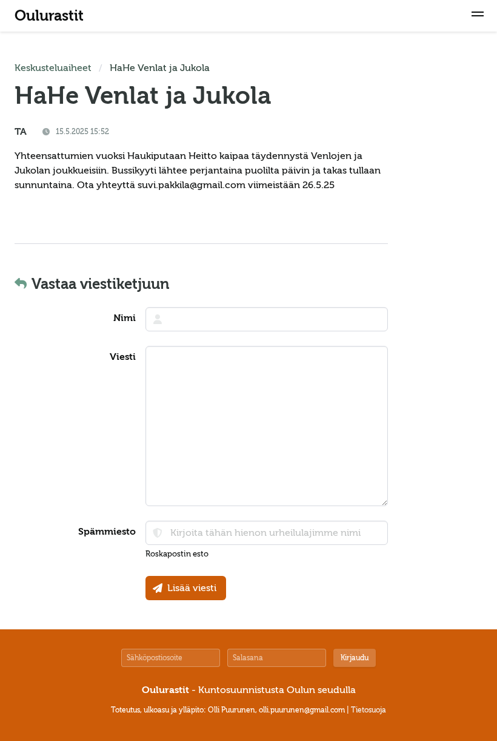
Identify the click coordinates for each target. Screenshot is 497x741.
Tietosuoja (368, 710)
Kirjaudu (355, 658)
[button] (477, 16)
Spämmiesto (107, 531)
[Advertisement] (446, 243)
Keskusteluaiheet (53, 68)
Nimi (124, 318)
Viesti (123, 356)
